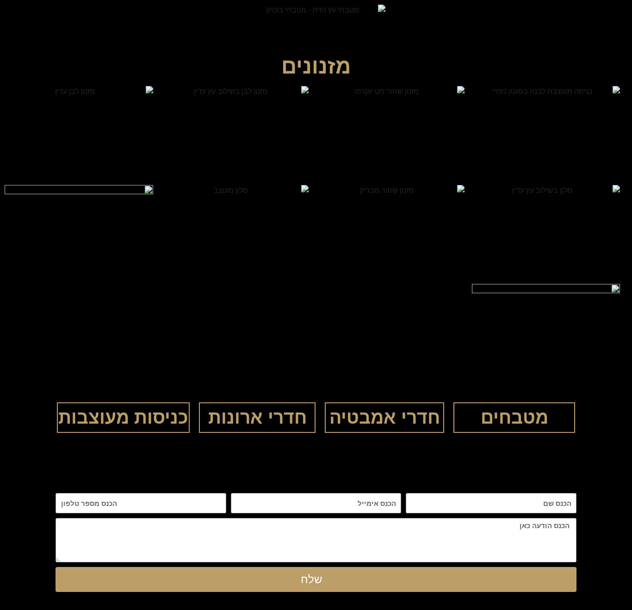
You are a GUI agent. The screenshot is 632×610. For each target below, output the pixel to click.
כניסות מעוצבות (123, 417)
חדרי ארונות (257, 417)
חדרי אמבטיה (384, 417)
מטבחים (514, 417)
